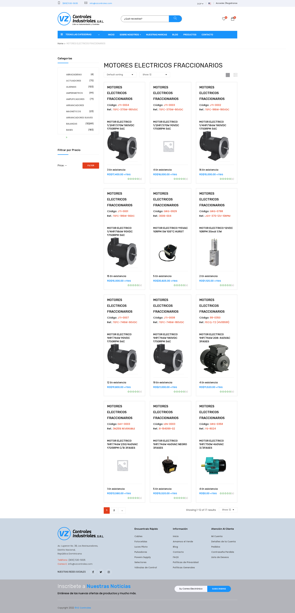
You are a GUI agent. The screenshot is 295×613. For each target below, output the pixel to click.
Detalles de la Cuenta (223, 541)
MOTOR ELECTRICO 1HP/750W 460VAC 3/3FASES (211, 444)
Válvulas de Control (145, 567)
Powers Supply (142, 557)
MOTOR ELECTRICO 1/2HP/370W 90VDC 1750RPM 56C (166, 125)
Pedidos (215, 546)
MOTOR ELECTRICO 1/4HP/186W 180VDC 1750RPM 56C (212, 125)
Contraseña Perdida (222, 552)
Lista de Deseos (220, 557)
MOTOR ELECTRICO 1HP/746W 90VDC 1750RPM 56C (119, 338)
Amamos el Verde (183, 541)
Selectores (140, 562)
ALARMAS (71, 86)
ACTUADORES (73, 80)
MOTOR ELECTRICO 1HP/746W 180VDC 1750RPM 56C (165, 338)
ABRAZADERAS (74, 74)
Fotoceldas (140, 541)
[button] (233, 19)
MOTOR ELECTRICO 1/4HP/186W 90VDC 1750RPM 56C (120, 231)
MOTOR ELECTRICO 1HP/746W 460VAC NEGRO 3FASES (170, 444)
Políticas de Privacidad (186, 562)
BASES (69, 129)
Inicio (111, 34)
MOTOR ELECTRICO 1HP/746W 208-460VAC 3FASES (214, 338)
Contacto (207, 34)
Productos (189, 34)
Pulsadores (140, 552)
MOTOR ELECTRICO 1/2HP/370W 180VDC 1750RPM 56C (120, 125)
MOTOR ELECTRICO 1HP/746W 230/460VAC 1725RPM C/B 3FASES (122, 444)
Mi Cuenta (216, 536)
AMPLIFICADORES (75, 99)
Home (60, 43)
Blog (175, 34)
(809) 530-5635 (70, 3)
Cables (138, 536)
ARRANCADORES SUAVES (79, 117)
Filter (90, 165)
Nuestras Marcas (156, 34)
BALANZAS (71, 123)
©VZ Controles (83, 607)
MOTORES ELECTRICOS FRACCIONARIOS (119, 93)
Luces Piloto (141, 546)
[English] (209, 3)
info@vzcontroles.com (100, 3)
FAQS (176, 557)
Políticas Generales (184, 567)
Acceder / (221, 3)
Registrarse (231, 3)
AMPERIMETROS (74, 93)
